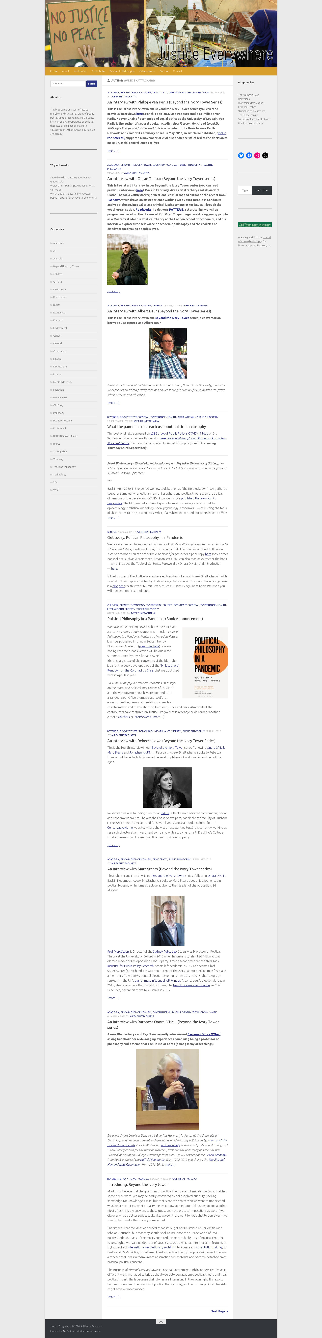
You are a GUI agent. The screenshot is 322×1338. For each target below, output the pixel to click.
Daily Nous (244, 98)
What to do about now (250, 123)
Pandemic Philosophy (122, 71)
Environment (60, 328)
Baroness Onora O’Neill (203, 1034)
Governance (158, 417)
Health (172, 417)
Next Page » (219, 1311)
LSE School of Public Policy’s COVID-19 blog (179, 433)
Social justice (60, 451)
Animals (57, 258)
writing (217, 1247)
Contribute (98, 71)
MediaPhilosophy (62, 382)
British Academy (215, 1155)
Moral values (60, 397)
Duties (168, 605)
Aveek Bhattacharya (123, 96)
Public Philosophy (190, 92)
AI (54, 250)
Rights (56, 443)
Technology (200, 1012)
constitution (204, 1247)
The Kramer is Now (248, 94)
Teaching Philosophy (64, 466)
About (65, 71)
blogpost (118, 586)
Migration (58, 389)
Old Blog (58, 405)
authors (124, 716)
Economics (180, 605)
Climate (124, 605)
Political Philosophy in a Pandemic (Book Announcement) (155, 619)
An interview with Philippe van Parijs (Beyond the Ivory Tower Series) (164, 102)
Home (53, 71)
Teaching (58, 459)
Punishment (59, 428)
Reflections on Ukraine (65, 436)
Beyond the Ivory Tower (136, 92)
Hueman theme (92, 1331)
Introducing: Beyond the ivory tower (137, 1184)
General (172, 165)
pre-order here (149, 646)
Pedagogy (58, 412)
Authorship (80, 71)
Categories (145, 71)
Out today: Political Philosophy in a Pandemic (145, 537)
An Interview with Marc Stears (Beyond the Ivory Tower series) (159, 869)
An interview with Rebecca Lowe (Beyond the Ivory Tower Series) (161, 741)
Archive (163, 71)
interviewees (142, 716)
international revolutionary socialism (152, 1247)
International (186, 417)
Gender (57, 335)
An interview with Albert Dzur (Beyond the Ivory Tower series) (159, 311)
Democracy (160, 92)
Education (159, 165)
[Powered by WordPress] (64, 1331)
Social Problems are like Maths (254, 119)
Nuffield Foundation (152, 1159)
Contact (177, 71)
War (55, 482)
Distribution (154, 605)
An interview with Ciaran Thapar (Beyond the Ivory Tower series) (161, 178)
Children (112, 605)
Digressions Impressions (251, 102)
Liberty (173, 92)
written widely (170, 1145)
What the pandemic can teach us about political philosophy (156, 426)
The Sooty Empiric (248, 115)
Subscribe (262, 190)
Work (206, 92)
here (163, 438)
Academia (113, 92)
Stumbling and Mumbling (251, 111)
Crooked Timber (247, 106)
